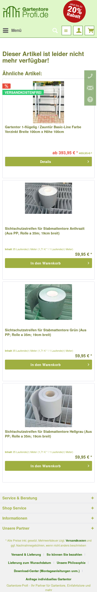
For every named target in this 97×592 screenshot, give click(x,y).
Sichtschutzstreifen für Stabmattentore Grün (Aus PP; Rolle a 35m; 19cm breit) (45, 332)
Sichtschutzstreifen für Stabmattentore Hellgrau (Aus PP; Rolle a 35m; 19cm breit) (48, 433)
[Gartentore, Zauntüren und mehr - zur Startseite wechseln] (25, 12)
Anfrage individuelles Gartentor (48, 579)
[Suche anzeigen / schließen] (55, 30)
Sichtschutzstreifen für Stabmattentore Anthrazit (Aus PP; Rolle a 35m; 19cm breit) (45, 230)
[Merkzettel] (66, 30)
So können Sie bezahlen (64, 554)
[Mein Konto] (78, 30)
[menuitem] (12, 30)
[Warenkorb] (89, 30)
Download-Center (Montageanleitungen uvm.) (47, 571)
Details (45, 161)
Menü (16, 30)
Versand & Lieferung (26, 554)
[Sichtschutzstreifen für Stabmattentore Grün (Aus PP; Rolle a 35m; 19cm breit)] (48, 305)
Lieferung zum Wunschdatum (29, 562)
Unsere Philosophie (71, 562)
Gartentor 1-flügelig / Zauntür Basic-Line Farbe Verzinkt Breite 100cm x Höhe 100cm (43, 129)
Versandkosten (76, 540)
